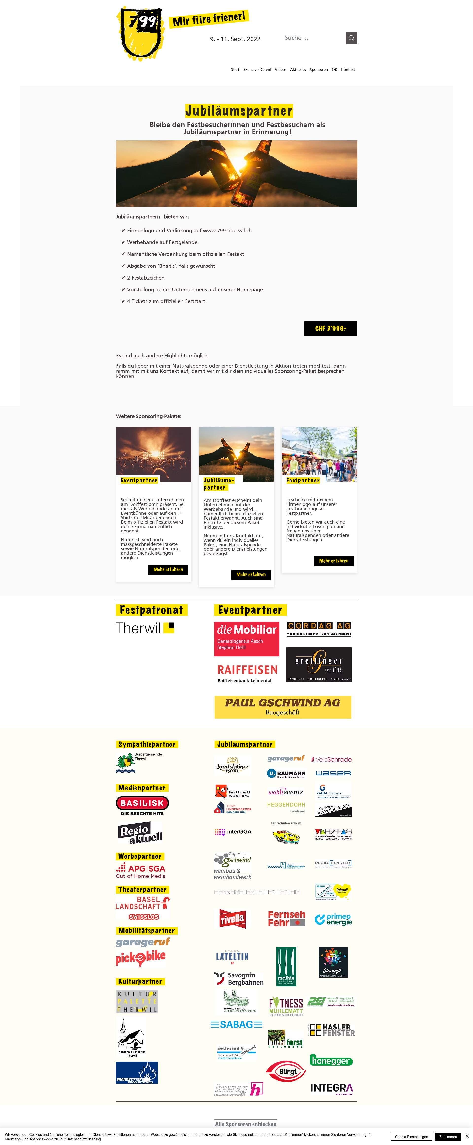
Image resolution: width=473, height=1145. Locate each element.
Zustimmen (448, 1136)
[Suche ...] (351, 38)
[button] (330, 328)
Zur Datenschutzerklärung (80, 1138)
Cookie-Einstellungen (411, 1136)
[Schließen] (467, 1136)
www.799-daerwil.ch (227, 230)
